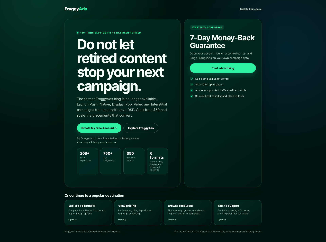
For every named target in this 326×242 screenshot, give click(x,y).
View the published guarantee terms (96, 142)
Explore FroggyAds (141, 128)
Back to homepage (250, 8)
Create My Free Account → (99, 128)
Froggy (76, 8)
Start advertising (223, 68)
